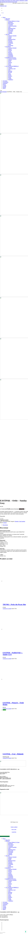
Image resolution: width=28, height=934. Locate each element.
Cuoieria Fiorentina (12, 847)
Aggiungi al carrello (4, 520)
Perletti (9, 896)
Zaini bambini (22, 521)
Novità (4, 905)
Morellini (10, 892)
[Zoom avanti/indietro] (0, 932)
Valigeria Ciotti (3, 5)
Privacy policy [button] (14, 829)
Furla (9, 848)
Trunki (9, 865)
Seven (9, 885)
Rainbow (10, 897)
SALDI (4, 908)
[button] (7, 608)
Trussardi (10, 853)
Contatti (4, 907)
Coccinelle (10, 846)
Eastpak (5, 522)
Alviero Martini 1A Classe (13, 842)
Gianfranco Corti (11, 889)
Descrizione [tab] (5, 525)
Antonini (10, 888)
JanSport (10, 883)
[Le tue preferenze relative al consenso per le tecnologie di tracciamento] (25, 931)
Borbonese (10, 843)
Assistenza (5, 904)
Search (2, 4)
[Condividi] (3, 932)
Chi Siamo (5, 902)
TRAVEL (7, 855)
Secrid (9, 898)
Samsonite (10, 863)
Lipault (9, 859)
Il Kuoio (10, 871)
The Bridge (10, 852)
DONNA (7, 841)
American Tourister (12, 857)
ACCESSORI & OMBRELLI (12, 887)
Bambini (5, 91)
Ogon (9, 894)
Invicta (9, 882)
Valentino (10, 854)
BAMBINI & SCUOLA (10, 878)
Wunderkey (10, 900)
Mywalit (10, 893)
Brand (4, 838)
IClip (9, 891)
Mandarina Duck (11, 849)
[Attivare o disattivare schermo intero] (1, 932)
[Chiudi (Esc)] (4, 932)
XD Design (10, 866)
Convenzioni (5, 903)
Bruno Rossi (11, 844)
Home (1, 91)
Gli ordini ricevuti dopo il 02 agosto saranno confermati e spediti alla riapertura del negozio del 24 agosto (14, 1)
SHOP (4, 909)
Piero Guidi (10, 850)
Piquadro (10, 861)
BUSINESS (8, 868)
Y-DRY (9, 899)
